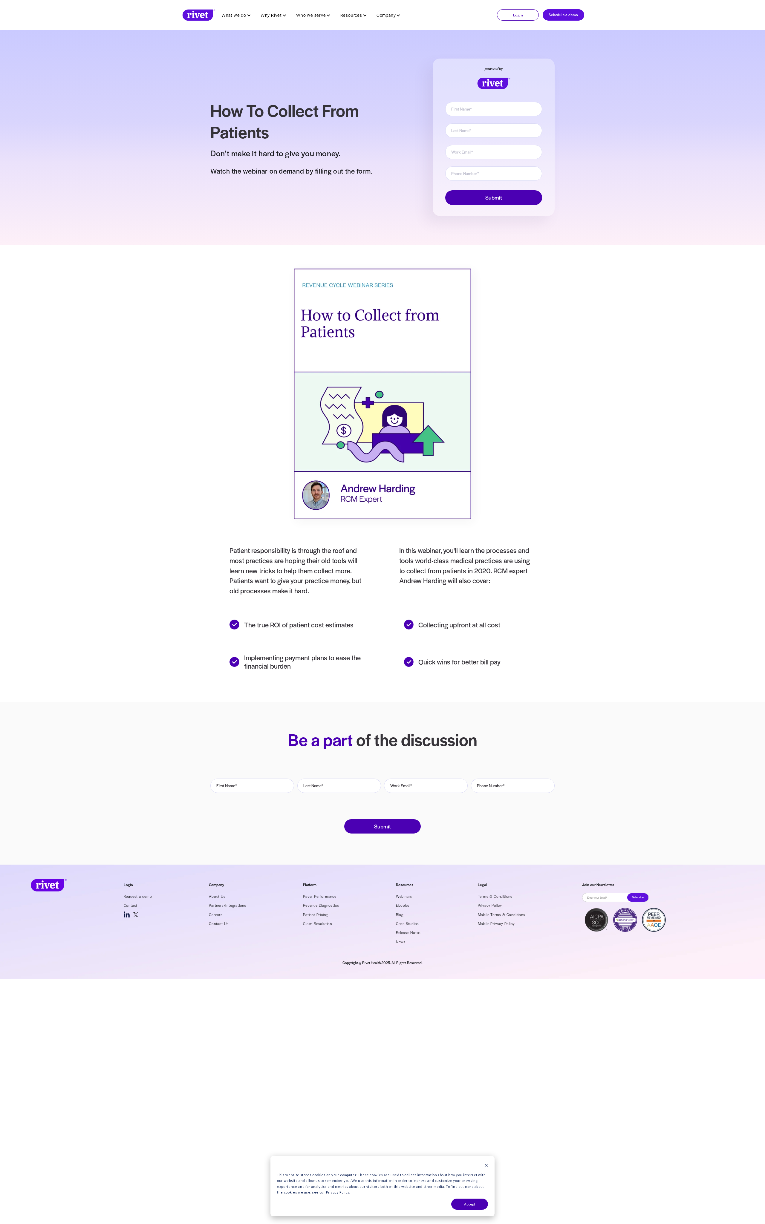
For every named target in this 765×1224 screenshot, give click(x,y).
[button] (236, 14)
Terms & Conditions (495, 896)
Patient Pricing (315, 914)
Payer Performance (319, 896)
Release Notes (408, 932)
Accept (469, 1204)
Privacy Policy (490, 905)
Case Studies (407, 923)
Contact (131, 905)
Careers (216, 914)
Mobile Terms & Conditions (501, 914)
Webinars (404, 896)
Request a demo (138, 896)
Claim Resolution (317, 923)
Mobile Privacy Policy (496, 923)
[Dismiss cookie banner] (486, 1166)
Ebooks (402, 905)
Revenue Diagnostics (321, 905)
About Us (217, 896)
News (401, 941)
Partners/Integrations (227, 905)
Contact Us (219, 923)
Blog (399, 914)
